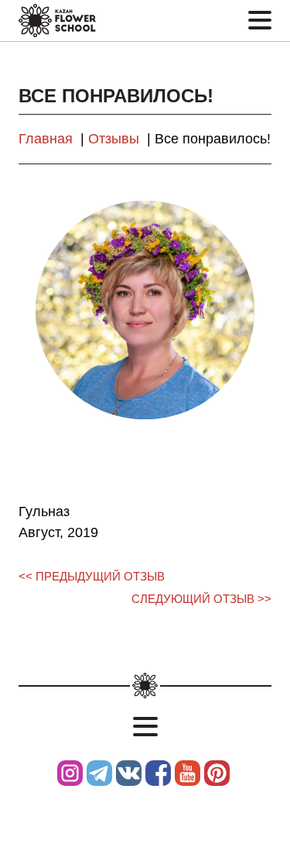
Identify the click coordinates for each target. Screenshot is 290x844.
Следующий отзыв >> (201, 599)
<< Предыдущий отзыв (92, 576)
